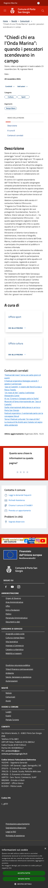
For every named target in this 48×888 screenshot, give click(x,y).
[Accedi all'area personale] (38, 3)
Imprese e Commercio (15, 645)
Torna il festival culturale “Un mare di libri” (22, 419)
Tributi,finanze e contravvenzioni (19, 669)
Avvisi (8, 700)
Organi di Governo (13, 598)
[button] (24, 884)
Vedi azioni (21, 86)
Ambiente (10, 673)
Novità (14, 21)
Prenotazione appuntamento (18, 823)
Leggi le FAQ (11, 831)
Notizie (9, 692)
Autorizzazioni (12, 680)
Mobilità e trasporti (14, 653)
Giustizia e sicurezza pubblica (18, 665)
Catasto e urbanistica (14, 649)
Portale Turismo (12, 719)
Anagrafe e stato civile (15, 633)
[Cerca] (42, 10)
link (10, 868)
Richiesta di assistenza (15, 835)
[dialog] (24, 867)
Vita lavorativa (12, 641)
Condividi (8, 86)
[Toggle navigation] (4, 10)
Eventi (8, 715)
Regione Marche (10, 2)
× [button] (45, 849)
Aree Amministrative (14, 602)
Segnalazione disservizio (16, 827)
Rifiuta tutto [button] (24, 879)
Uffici (8, 606)
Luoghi (8, 711)
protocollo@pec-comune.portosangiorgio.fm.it (14, 752)
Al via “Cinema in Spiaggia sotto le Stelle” (21, 398)
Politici (8, 613)
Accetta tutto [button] (24, 873)
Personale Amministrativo (16, 617)
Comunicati (25, 21)
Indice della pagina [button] (15, 117)
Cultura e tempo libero (15, 637)
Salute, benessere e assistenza (18, 677)
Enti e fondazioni (13, 610)
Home (5, 21)
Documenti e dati (13, 621)
